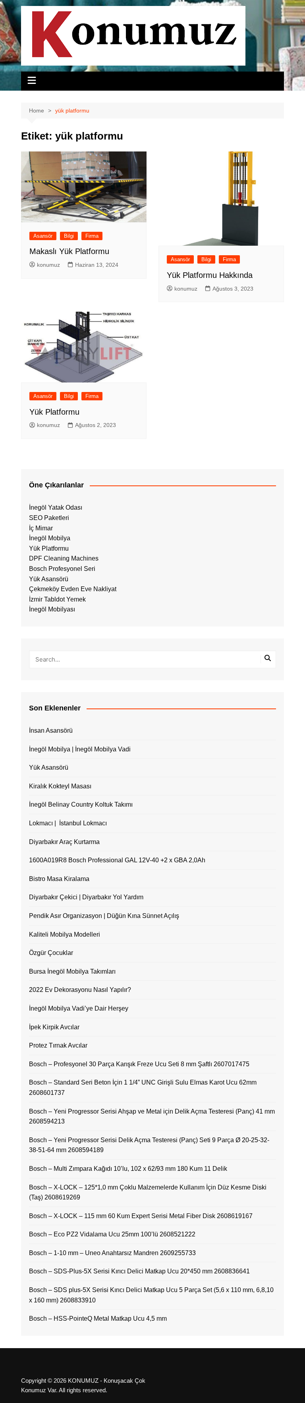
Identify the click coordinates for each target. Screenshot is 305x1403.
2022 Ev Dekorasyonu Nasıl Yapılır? (80, 989)
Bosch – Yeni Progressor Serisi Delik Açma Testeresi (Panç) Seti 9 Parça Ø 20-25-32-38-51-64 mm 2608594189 (149, 1145)
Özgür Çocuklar (51, 952)
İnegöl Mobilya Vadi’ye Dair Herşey (78, 1008)
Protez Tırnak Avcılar (58, 1045)
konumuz (48, 265)
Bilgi (69, 236)
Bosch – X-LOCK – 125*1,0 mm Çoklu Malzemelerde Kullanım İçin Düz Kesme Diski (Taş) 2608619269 (147, 1192)
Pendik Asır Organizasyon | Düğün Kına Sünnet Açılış (104, 915)
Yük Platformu (54, 412)
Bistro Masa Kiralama (59, 878)
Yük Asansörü (48, 579)
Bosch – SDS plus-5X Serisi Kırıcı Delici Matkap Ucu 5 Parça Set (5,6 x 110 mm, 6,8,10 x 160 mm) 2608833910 (151, 1295)
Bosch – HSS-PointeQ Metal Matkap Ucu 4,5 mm (98, 1318)
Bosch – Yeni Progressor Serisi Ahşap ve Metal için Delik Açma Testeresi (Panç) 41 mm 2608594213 (152, 1116)
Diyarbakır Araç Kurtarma (64, 841)
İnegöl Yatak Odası (55, 507)
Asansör (42, 236)
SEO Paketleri (49, 517)
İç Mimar (41, 528)
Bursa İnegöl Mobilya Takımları (72, 971)
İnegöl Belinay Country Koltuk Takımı (81, 804)
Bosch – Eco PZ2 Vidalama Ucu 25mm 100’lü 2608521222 (112, 1234)
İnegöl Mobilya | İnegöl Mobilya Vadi (80, 749)
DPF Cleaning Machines (63, 558)
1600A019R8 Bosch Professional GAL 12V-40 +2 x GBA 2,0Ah (117, 860)
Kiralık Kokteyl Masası (60, 786)
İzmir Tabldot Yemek (57, 599)
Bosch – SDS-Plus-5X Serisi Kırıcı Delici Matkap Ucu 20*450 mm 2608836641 (139, 1271)
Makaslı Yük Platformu (69, 251)
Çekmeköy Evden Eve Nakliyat (72, 589)
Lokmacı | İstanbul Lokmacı (68, 823)
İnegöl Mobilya (49, 538)
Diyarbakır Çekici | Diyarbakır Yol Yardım (86, 897)
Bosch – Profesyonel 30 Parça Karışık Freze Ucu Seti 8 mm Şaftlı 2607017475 (139, 1064)
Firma (91, 236)
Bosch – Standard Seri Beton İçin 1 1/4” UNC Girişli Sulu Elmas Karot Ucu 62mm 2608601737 (143, 1087)
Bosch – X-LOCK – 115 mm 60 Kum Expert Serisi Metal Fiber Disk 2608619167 (141, 1216)
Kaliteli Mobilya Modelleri (64, 934)
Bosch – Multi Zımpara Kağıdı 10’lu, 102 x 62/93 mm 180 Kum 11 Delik (128, 1168)
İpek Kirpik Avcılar (54, 1027)
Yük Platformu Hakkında (210, 275)
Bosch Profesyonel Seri (62, 568)
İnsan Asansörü (51, 730)
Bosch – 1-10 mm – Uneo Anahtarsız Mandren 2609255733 (112, 1253)
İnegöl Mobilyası (52, 609)
